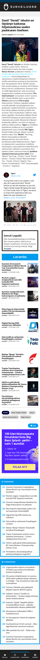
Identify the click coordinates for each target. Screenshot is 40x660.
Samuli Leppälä (7, 35)
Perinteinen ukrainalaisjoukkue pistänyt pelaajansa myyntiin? (11, 399)
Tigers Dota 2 (25, 417)
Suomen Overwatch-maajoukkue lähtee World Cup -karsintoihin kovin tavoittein (14, 267)
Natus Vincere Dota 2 (10, 417)
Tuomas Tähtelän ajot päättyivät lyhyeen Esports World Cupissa (19, 588)
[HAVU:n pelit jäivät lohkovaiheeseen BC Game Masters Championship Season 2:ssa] (32, 386)
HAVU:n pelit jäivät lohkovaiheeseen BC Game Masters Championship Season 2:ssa (14, 385)
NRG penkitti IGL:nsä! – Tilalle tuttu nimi (20, 631)
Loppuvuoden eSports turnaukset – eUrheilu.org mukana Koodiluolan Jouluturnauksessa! (21, 569)
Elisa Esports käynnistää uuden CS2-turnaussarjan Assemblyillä (13, 311)
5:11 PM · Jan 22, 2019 (28, 225)
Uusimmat (9, 481)
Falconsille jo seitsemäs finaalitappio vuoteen (12, 338)
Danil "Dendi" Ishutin (19, 413)
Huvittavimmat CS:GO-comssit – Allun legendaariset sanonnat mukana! (21, 625)
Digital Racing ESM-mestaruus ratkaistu (11, 324)
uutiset (4, 272)
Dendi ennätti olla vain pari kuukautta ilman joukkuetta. (19, 74)
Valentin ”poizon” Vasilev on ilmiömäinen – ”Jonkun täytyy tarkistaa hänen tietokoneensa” (22, 596)
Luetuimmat (9, 562)
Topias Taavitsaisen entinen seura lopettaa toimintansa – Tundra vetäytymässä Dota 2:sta (13, 371)
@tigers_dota (16, 176)
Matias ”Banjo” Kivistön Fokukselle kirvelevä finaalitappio (13, 356)
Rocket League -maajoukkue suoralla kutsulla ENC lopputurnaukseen (12, 281)
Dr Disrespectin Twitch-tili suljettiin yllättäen (20, 618)
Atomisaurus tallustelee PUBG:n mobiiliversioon (19, 612)
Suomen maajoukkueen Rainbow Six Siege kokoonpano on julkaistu (13, 293)
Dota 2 (32, 413)
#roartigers (21, 197)
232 (17, 225)
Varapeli (7, 249)
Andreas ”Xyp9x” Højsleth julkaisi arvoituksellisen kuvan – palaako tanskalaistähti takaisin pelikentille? (21, 604)
